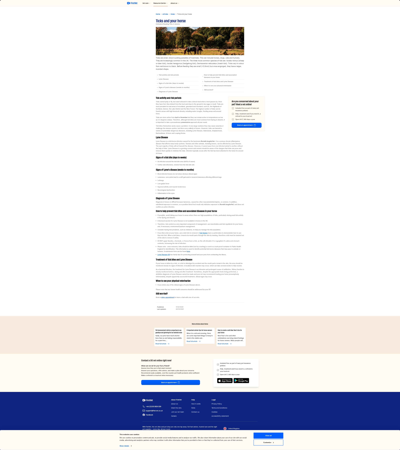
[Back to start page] (132, 3)
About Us (174, 404)
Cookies (214, 412)
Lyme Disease (164, 79)
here (188, 251)
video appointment (167, 297)
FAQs (193, 408)
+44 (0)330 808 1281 (153, 406)
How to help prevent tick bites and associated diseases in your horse (220, 76)
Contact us (195, 412)
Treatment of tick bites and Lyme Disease (218, 81)
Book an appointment (245, 125)
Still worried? (208, 90)
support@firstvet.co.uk (154, 411)
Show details (124, 446)
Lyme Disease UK (164, 255)
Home (158, 14)
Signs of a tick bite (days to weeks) (171, 83)
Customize (267, 442)
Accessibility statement (220, 416)
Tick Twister (203, 233)
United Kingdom (233, 429)
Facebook (149, 415)
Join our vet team (177, 412)
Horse (173, 14)
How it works (196, 404)
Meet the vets (176, 408)
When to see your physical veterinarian (217, 86)
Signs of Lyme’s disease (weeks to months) (174, 87)
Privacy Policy (217, 404)
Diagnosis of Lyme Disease (168, 92)
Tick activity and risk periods (169, 75)
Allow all (268, 435)
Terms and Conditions (219, 408)
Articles (165, 14)
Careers (174, 416)
